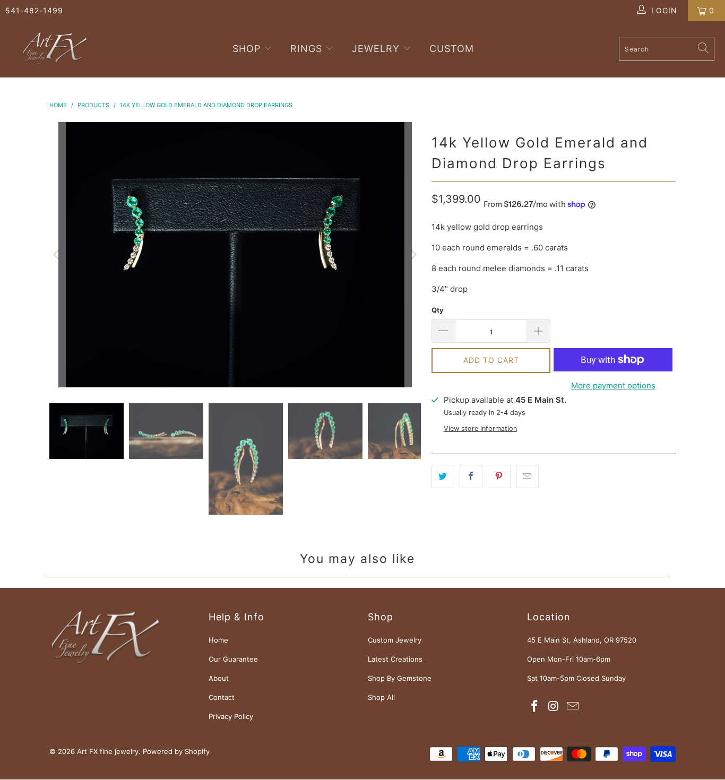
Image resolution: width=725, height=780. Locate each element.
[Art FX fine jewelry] (54, 49)
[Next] (412, 254)
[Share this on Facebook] (471, 476)
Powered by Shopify (176, 751)
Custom (451, 48)
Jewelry (376, 48)
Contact (222, 697)
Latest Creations (395, 659)
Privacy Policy (231, 716)
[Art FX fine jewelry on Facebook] (535, 706)
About (219, 678)
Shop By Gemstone (399, 678)
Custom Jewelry (394, 640)
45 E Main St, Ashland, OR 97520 (581, 640)
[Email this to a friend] (527, 476)
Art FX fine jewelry (108, 751)
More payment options (613, 385)
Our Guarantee (233, 659)
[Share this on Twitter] (442, 476)
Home (218, 640)
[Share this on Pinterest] (499, 476)
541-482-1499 (34, 10)
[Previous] (57, 254)
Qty (437, 310)
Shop (248, 48)
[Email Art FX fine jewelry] (573, 706)
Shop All (381, 697)
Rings (306, 48)
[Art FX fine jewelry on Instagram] (554, 706)
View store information (480, 428)
